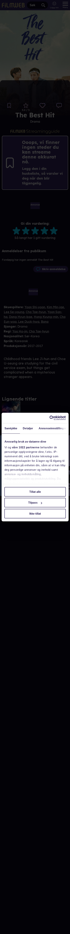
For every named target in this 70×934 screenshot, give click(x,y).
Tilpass (33, 502)
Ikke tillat (35, 513)
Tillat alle (35, 491)
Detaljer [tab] (28, 428)
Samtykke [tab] (10, 428)
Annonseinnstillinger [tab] (52, 428)
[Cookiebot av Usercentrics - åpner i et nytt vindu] (50, 417)
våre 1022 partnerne (25, 447)
